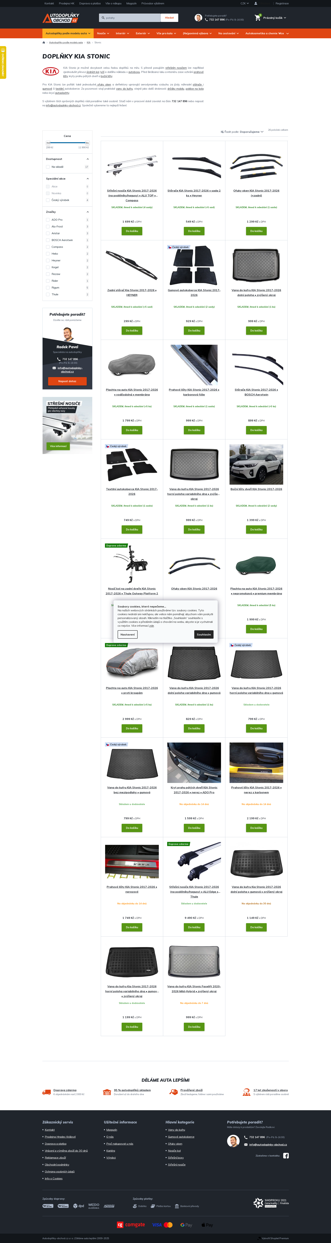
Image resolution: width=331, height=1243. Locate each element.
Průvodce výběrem (152, 3)
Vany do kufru (176, 1129)
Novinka (70, 193)
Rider (70, 280)
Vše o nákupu (113, 3)
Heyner (70, 260)
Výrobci (111, 1157)
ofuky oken (103, 84)
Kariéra (110, 1150)
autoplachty (62, 92)
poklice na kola (195, 88)
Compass (70, 246)
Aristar (70, 233)
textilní (60, 88)
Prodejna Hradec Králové (60, 1136)
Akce (70, 186)
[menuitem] (68, 33)
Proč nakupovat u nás (119, 1143)
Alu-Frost (70, 226)
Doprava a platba (90, 3)
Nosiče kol (174, 1150)
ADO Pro (70, 219)
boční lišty (106, 76)
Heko (70, 253)
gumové (47, 88)
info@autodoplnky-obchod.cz (63, 105)
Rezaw (70, 274)
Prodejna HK (66, 3)
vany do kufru (124, 88)
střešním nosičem (176, 67)
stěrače (198, 84)
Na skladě (70, 166)
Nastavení (128, 634)
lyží (102, 72)
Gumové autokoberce (181, 1136)
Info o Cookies (54, 1178)
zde (151, 625)
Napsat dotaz (67, 381)
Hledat (169, 17)
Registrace (282, 3)
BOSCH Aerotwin (70, 240)
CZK (243, 3)
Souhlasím (204, 634)
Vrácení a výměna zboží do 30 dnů (66, 1150)
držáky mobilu (175, 88)
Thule (70, 294)
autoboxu (134, 72)
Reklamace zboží (55, 1157)
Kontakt (49, 3)
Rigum (70, 287)
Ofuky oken (175, 1143)
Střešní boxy (176, 1157)
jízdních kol (93, 72)
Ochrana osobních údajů (60, 1171)
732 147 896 (217, 19)
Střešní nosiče (177, 1164)
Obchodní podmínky (57, 1164)
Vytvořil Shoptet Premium (275, 1238)
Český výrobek (70, 200)
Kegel (70, 267)
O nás (110, 1136)
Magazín (131, 3)
